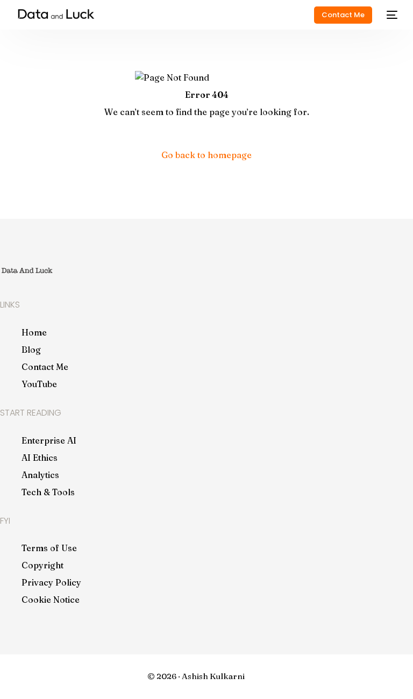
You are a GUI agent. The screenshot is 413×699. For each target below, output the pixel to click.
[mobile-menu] (390, 15)
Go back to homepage (206, 154)
